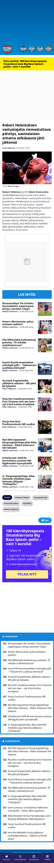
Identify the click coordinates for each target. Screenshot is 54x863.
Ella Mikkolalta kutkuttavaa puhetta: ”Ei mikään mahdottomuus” (19, 342)
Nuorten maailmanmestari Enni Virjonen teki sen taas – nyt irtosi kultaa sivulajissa (19, 401)
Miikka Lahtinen (10, 311)
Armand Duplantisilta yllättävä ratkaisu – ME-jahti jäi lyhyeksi (19, 383)
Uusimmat (11, 636)
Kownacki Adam (11, 503)
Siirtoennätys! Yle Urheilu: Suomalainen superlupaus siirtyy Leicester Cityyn (18, 306)
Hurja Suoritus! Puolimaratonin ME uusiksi (18, 423)
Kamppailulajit (40, 497)
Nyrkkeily (27, 503)
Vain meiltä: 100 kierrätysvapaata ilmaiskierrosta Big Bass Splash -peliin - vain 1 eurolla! (25, 63)
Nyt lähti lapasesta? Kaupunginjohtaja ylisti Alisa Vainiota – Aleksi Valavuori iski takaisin (19, 443)
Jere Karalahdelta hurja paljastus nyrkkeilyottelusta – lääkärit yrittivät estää (27, 835)
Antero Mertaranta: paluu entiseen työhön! (18, 323)
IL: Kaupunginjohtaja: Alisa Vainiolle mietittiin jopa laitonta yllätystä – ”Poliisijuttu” (18, 480)
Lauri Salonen (8, 148)
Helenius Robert (22, 497)
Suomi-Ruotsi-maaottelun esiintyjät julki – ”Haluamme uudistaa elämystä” (19, 365)
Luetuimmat (12, 741)
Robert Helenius (11, 509)
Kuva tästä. (22, 229)
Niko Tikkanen (9, 388)
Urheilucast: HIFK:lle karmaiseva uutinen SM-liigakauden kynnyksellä (17, 460)
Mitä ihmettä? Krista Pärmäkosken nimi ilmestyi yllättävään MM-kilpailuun (29, 817)
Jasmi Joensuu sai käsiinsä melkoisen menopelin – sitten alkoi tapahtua (28, 809)
